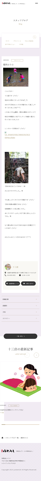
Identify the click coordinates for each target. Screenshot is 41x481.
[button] (36, 355)
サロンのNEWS (29, 41)
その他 (21, 44)
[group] (20, 387)
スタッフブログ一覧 (12, 438)
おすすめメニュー (10, 44)
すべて (7, 41)
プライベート (17, 41)
